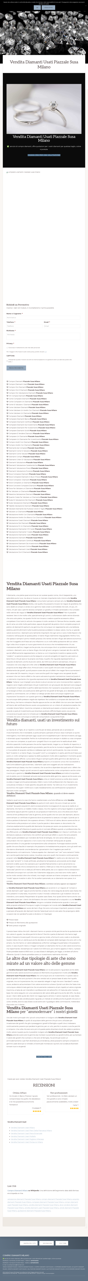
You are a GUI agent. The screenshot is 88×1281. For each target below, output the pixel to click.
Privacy (10, 343)
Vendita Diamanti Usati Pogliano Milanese (27, 1139)
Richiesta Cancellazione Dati (22, 1272)
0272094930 (35, 1262)
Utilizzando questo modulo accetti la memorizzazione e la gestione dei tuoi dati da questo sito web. (40, 360)
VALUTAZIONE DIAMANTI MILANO (36, 1269)
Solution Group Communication (45, 1273)
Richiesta (11, 331)
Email (47, 322)
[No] (86, 5)
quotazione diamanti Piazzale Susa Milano (34, 1211)
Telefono (11, 322)
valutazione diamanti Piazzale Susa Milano (24, 1199)
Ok (37, 7)
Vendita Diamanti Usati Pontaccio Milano (27, 1142)
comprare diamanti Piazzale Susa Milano (48, 1202)
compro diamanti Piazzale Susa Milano (57, 1199)
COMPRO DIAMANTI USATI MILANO (44, 1267)
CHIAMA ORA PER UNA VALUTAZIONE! (44, 155)
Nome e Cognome (15, 314)
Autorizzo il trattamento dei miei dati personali (24, 347)
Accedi (42, 1272)
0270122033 (34, 1260)
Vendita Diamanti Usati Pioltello (23, 1136)
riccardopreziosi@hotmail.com (15, 1264)
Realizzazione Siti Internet (10, 1273)
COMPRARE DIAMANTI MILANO (63, 1267)
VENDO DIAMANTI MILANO (10, 1267)
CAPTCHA (11, 356)
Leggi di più (48, 7)
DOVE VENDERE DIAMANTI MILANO (75, 1269)
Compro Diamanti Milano (17, 1191)
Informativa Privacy (8, 1272)
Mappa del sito (35, 1272)
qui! (46, 352)
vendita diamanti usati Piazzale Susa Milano (42, 1208)
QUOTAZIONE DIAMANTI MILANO (55, 1269)
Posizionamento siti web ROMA (27, 1273)
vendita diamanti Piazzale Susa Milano (44, 1205)
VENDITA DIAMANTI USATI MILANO (17, 1269)
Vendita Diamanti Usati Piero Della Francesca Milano (31, 1131)
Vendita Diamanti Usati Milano (23, 1128)
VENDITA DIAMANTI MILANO (26, 1267)
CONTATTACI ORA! (44, 1057)
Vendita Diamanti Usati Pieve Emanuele (26, 1133)
